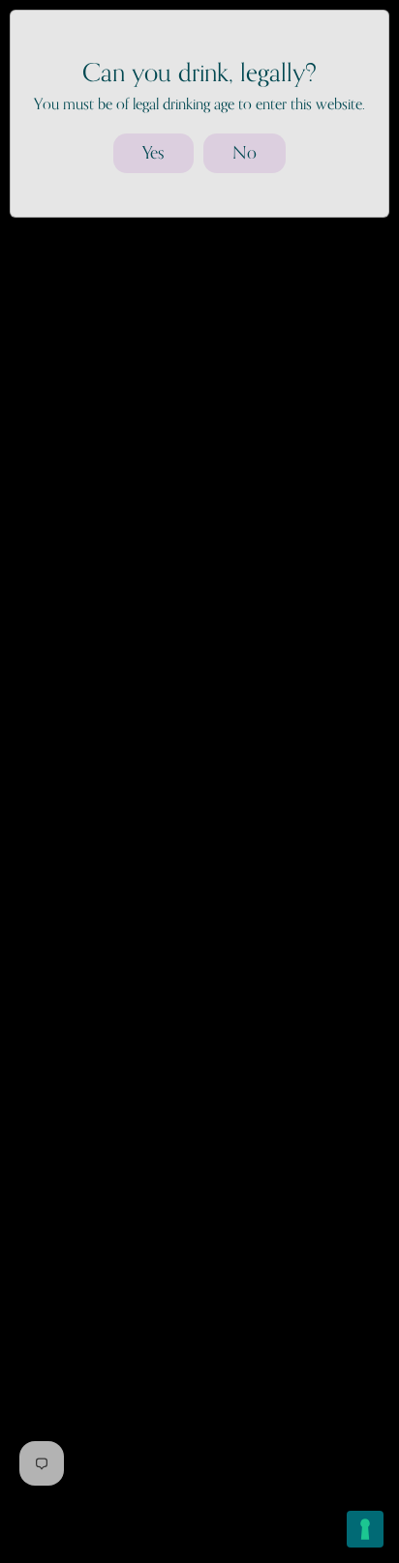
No (244, 152)
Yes (153, 152)
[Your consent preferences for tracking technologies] (365, 1529)
